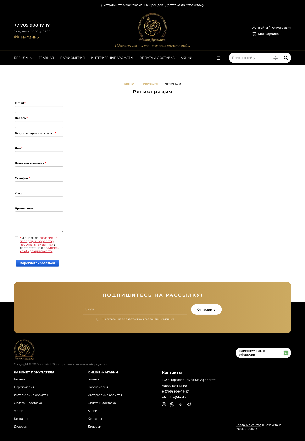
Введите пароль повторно (35, 133)
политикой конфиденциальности (40, 249)
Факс (18, 193)
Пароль (21, 118)
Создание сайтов (248, 425)
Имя (18, 148)
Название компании (30, 163)
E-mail (20, 103)
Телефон (22, 178)
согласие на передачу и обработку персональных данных (38, 241)
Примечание (24, 208)
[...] (218, 58)
